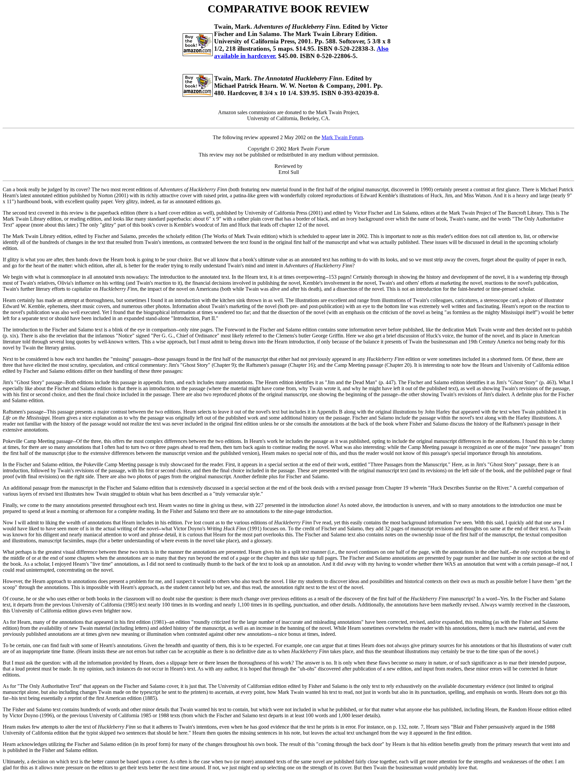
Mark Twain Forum (342, 137)
